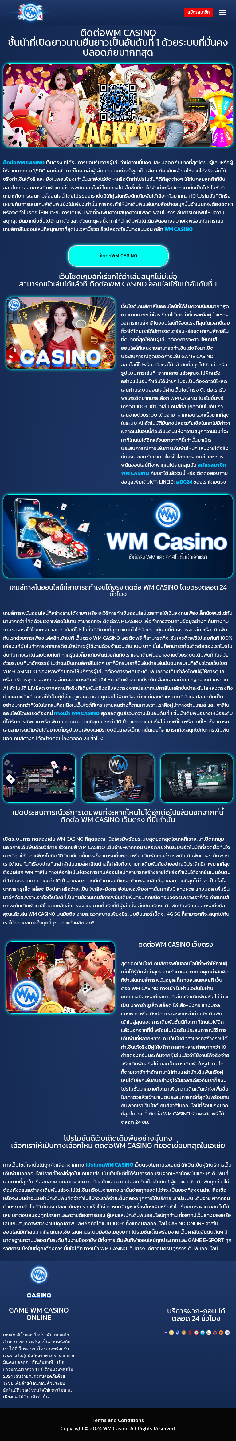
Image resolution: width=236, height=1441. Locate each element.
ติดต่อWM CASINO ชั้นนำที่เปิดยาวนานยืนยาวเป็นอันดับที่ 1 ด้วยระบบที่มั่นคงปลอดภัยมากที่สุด (118, 42)
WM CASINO (178, 229)
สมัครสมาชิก (198, 12)
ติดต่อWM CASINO (24, 162)
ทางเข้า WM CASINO (77, 713)
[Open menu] (222, 12)
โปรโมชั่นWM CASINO (109, 1165)
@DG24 (184, 482)
